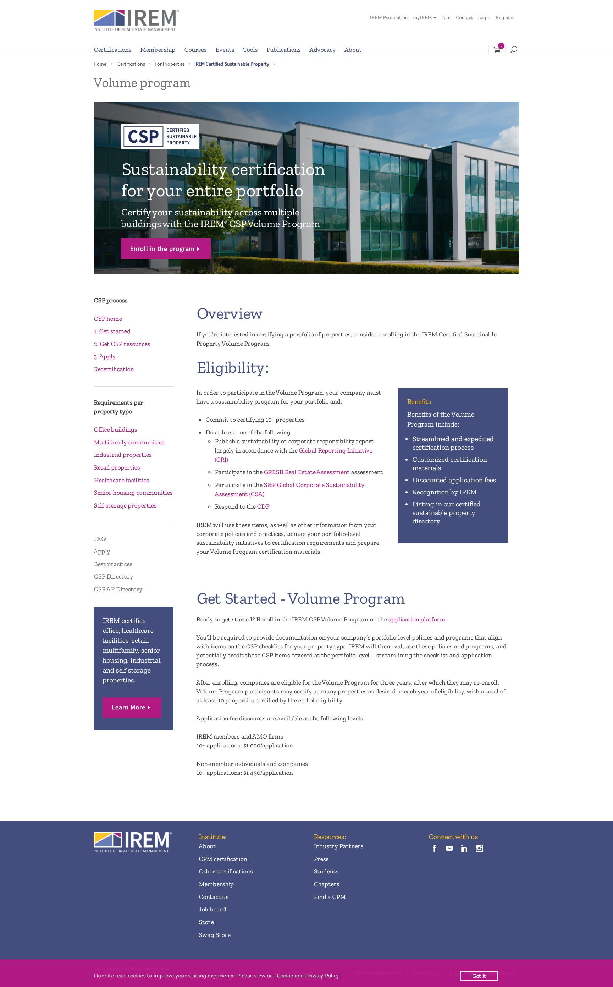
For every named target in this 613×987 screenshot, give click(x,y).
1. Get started (112, 331)
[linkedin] (464, 849)
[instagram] (479, 849)
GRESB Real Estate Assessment (306, 472)
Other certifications (226, 871)
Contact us (213, 897)
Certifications (112, 50)
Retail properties (117, 467)
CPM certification (223, 859)
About (352, 50)
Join (446, 18)
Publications (283, 50)
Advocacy (322, 50)
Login (484, 18)
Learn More (128, 707)
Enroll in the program (162, 249)
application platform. (417, 619)
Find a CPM (330, 897)
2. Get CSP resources (122, 344)
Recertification (114, 369)
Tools (250, 50)
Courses (195, 50)
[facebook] (434, 849)
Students (326, 871)
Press (321, 859)
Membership (157, 50)
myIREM (422, 18)
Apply (102, 551)
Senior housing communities (133, 493)
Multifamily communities (129, 442)
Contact (464, 18)
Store (206, 922)
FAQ (100, 539)
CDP (263, 506)
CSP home (108, 319)
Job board (212, 909)
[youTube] (449, 849)
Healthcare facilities (121, 480)
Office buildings (115, 429)
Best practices (113, 564)
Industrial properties (122, 455)
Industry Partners (338, 846)
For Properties (170, 64)
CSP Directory (113, 576)
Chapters (326, 884)
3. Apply (105, 356)
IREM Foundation (389, 18)
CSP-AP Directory (118, 589)
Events (224, 50)
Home (100, 64)
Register (505, 18)
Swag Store (214, 935)
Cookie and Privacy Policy (307, 975)
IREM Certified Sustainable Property (231, 64)
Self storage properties (125, 505)
